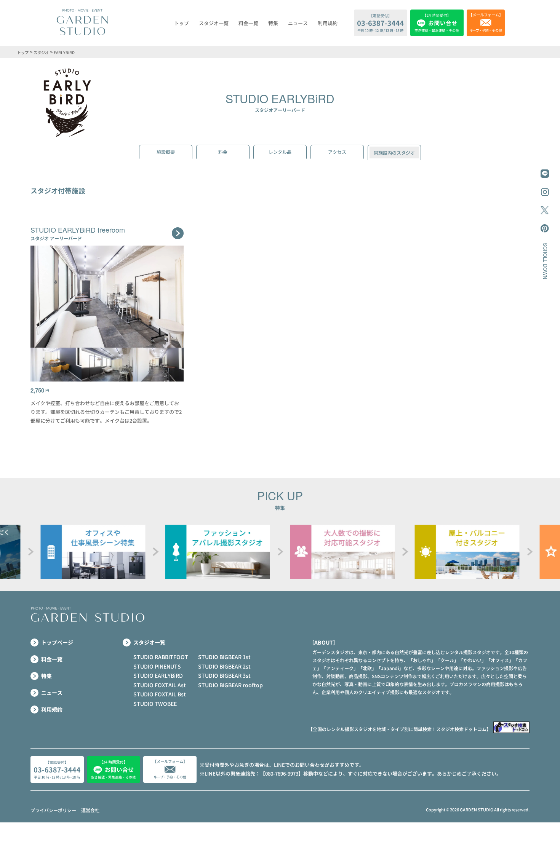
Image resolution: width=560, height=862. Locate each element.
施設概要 (166, 151)
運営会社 (90, 810)
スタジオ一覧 (214, 23)
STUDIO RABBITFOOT (160, 657)
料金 (222, 151)
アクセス (337, 151)
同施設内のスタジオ (394, 152)
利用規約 (328, 23)
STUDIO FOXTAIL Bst (159, 694)
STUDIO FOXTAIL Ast (159, 685)
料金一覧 (248, 23)
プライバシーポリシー (53, 810)
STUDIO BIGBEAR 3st (224, 675)
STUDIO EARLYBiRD (158, 675)
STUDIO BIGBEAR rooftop (230, 685)
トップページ (57, 642)
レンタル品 (280, 151)
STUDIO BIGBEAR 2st (224, 666)
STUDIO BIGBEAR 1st (224, 657)
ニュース (298, 23)
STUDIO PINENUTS (157, 666)
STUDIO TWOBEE (155, 703)
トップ (181, 23)
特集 (273, 23)
